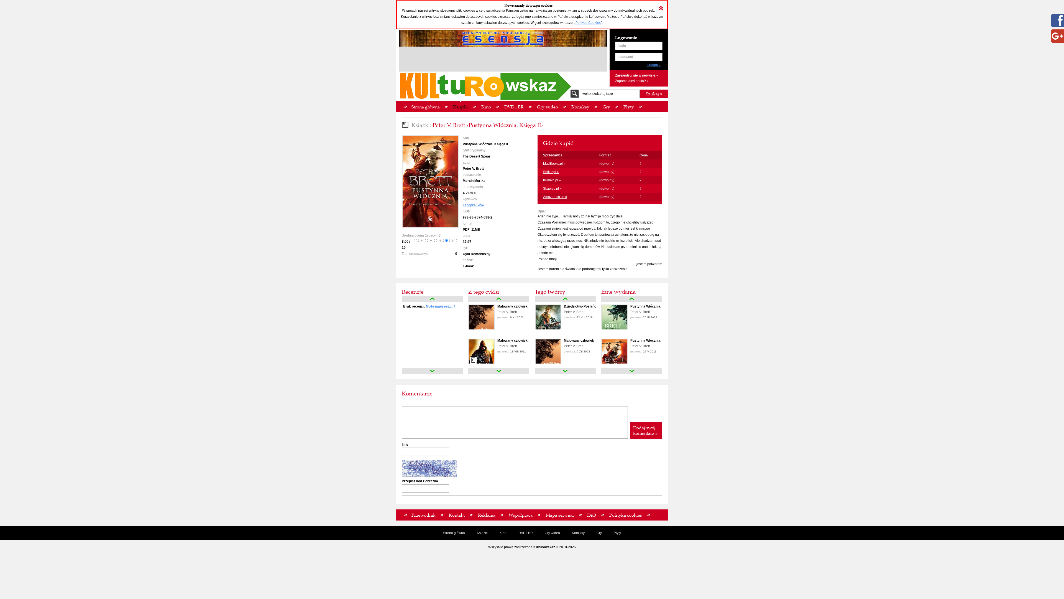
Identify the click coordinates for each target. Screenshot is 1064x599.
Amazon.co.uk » (555, 197)
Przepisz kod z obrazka (420, 481)
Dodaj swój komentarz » (645, 430)
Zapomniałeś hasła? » (632, 81)
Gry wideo (552, 533)
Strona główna (454, 533)
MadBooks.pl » (554, 164)
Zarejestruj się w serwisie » (636, 75)
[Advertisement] (503, 59)
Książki (482, 533)
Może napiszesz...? (440, 306)
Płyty (617, 533)
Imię (405, 444)
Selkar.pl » (551, 172)
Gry (599, 533)
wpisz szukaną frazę (597, 94)
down (432, 371)
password (625, 57)
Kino (503, 533)
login (622, 46)
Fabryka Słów (473, 205)
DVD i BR (525, 533)
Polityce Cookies (588, 23)
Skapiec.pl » (552, 189)
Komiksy (578, 533)
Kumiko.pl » (552, 180)
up (432, 299)
